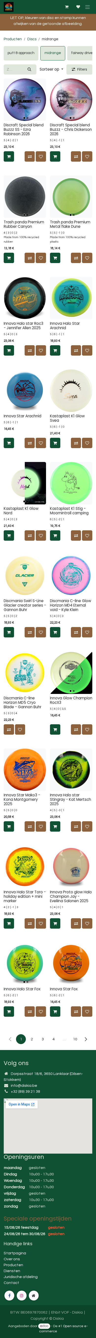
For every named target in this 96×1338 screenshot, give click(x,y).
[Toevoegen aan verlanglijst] (41, 156)
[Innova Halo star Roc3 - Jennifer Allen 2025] (25, 298)
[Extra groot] (34, 1295)
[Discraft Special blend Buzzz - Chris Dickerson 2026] (71, 99)
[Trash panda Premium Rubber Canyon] (25, 196)
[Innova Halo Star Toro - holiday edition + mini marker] (25, 866)
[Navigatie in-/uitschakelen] (87, 7)
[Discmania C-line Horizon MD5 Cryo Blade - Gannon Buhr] (25, 672)
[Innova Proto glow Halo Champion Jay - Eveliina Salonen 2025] (71, 866)
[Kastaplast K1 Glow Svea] (71, 390)
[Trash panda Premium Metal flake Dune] (71, 196)
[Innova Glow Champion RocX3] (71, 672)
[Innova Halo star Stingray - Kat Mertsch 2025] (71, 769)
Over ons (12, 1259)
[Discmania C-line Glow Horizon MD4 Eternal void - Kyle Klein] (71, 575)
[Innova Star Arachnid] (25, 390)
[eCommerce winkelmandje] (66, 7)
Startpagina (15, 1253)
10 (75, 1039)
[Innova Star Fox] (71, 963)
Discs (31, 39)
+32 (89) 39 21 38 (25, 1091)
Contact (11, 1283)
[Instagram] (22, 1295)
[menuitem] (21, 53)
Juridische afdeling (21, 1277)
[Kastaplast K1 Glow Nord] (25, 483)
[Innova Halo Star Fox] (25, 963)
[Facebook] (9, 1295)
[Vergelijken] (30, 156)
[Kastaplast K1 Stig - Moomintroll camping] (71, 483)
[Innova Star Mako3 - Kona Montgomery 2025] (25, 769)
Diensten (12, 1271)
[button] (51, 69)
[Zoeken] (29, 69)
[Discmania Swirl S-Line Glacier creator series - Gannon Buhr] (25, 575)
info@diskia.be (24, 1086)
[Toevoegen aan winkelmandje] (9, 156)
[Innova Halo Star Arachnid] (71, 298)
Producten (13, 39)
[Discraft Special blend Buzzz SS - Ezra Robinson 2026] (25, 99)
